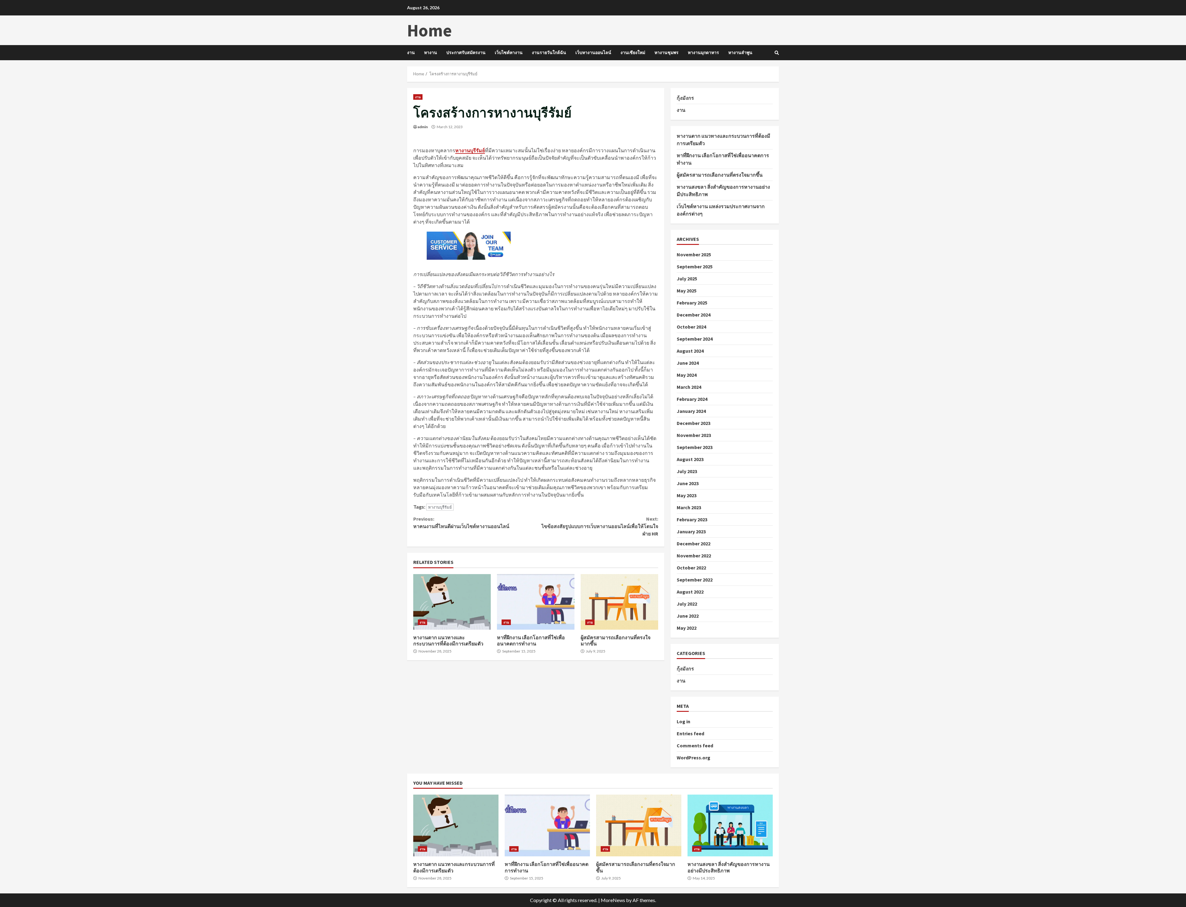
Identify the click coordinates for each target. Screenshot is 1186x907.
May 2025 (686, 291)
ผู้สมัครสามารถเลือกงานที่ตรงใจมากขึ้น (619, 602)
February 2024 (692, 399)
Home (429, 30)
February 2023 (692, 519)
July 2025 (687, 278)
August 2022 (690, 592)
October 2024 (691, 327)
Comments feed (695, 745)
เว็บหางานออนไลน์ (593, 52)
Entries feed (690, 733)
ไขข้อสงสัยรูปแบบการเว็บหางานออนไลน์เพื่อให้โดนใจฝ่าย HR (599, 526)
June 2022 (688, 616)
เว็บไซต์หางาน (509, 52)
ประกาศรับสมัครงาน (466, 52)
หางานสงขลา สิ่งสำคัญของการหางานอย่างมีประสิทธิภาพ (730, 825)
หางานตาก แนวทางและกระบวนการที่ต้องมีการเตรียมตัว (452, 602)
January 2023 (691, 531)
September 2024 (695, 339)
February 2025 (692, 303)
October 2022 (691, 568)
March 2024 (689, 387)
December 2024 (693, 315)
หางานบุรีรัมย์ (440, 507)
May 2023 (686, 495)
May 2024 (686, 375)
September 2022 (695, 580)
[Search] (777, 53)
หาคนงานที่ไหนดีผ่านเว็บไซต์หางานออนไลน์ (461, 522)
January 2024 (691, 411)
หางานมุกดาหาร (703, 52)
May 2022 (686, 628)
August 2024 (690, 351)
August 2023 (690, 459)
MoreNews (613, 900)
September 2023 (695, 447)
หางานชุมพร (666, 52)
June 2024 (688, 363)
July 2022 (687, 604)
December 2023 (693, 423)
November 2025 (694, 254)
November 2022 (694, 555)
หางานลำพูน (740, 52)
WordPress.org (693, 757)
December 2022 (693, 543)
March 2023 (689, 507)
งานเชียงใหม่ (632, 52)
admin (423, 126)
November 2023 (694, 435)
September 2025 (695, 266)
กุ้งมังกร (685, 98)
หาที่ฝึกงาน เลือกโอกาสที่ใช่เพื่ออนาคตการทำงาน (535, 602)
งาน (411, 52)
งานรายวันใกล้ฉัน (549, 52)
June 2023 (688, 483)
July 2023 (687, 471)
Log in (683, 721)
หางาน (430, 52)
